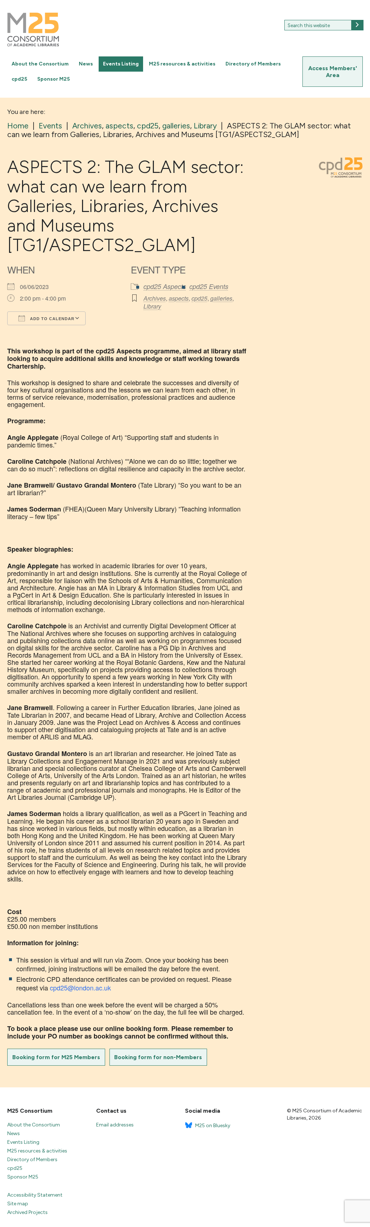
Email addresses (115, 1125)
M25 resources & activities (182, 64)
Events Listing (121, 64)
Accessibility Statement (35, 1195)
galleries (221, 298)
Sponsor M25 (53, 79)
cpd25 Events (208, 286)
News (86, 64)
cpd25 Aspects (164, 286)
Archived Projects (27, 1212)
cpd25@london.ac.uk (80, 987)
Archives (154, 298)
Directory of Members (253, 64)
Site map (17, 1204)
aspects (179, 298)
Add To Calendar (51, 319)
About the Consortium (40, 64)
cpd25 (19, 79)
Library (152, 306)
